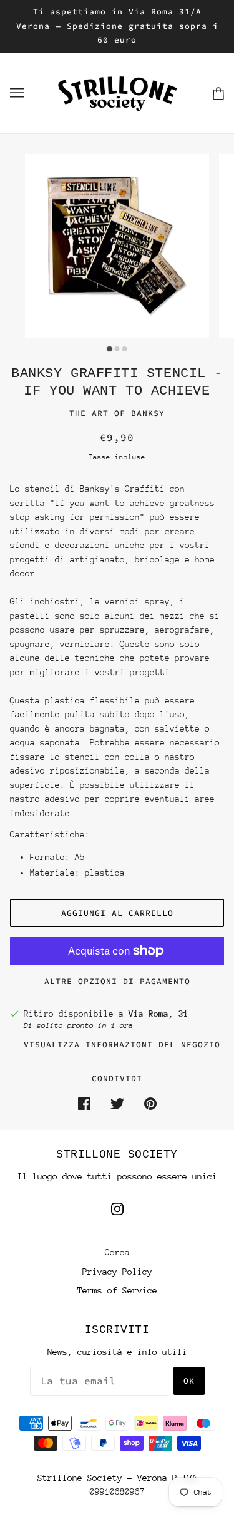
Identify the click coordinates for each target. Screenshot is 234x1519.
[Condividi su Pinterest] (150, 1103)
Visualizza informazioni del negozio (122, 1045)
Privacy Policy (117, 1272)
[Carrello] (218, 93)
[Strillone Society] (117, 91)
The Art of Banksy (117, 413)
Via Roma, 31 (158, 1013)
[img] (117, 1208)
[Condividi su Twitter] (117, 1103)
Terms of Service (117, 1290)
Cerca (117, 1252)
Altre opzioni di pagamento (117, 981)
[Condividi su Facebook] (84, 1103)
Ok (189, 1381)
